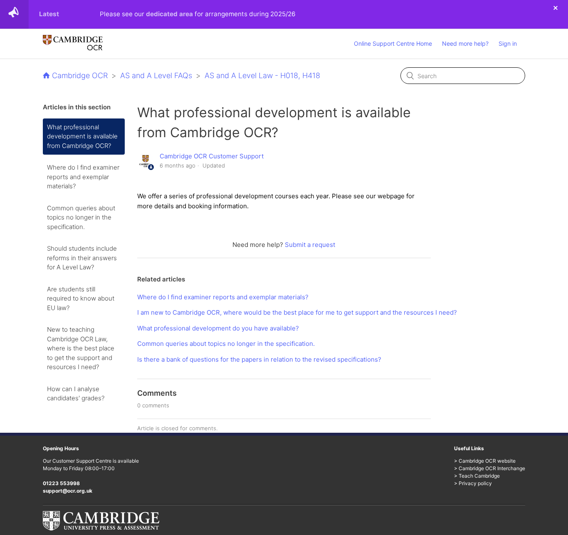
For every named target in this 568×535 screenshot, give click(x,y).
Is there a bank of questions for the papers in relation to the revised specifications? (259, 359)
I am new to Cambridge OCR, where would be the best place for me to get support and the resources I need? (297, 312)
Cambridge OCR (80, 75)
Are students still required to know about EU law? (80, 298)
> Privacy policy (473, 483)
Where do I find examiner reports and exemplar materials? (83, 176)
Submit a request (310, 245)
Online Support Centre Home (393, 43)
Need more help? (465, 43)
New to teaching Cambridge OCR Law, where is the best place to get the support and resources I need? (80, 348)
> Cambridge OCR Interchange (489, 468)
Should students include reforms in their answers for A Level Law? (82, 257)
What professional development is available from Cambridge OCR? (82, 136)
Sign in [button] (508, 43)
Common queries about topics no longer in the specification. (81, 217)
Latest (49, 14)
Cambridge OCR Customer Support (212, 156)
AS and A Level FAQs (156, 75)
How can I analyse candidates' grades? (75, 393)
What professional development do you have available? (218, 328)
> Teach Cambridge (477, 476)
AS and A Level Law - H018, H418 (262, 75)
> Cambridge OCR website (485, 461)
